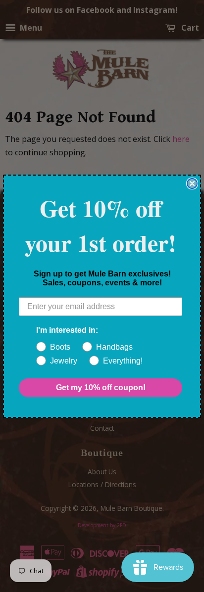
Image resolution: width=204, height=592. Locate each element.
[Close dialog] (192, 183)
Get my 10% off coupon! (101, 387)
